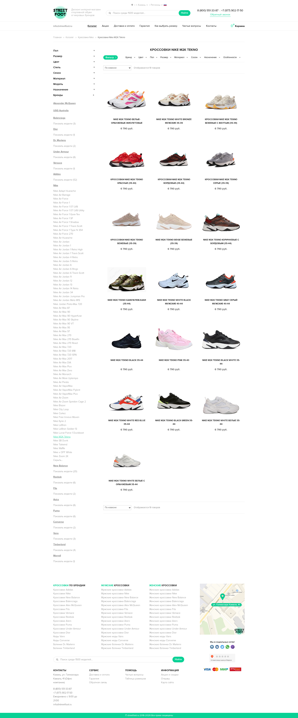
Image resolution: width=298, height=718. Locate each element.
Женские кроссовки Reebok (164, 617)
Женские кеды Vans (160, 636)
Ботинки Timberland (64, 648)
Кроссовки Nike (86, 37)
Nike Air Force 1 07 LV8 (65, 206)
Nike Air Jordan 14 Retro (65, 288)
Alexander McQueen (64, 103)
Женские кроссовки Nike (163, 593)
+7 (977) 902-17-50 (232, 10)
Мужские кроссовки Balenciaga (118, 601)
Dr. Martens (59, 140)
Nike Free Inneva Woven (66, 417)
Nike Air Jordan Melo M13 (66, 300)
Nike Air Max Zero (62, 370)
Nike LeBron (59, 425)
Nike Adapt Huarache (64, 190)
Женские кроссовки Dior (162, 632)
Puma (56, 510)
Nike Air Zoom (60, 397)
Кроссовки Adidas (63, 589)
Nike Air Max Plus (62, 366)
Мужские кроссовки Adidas (116, 589)
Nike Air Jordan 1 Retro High (68, 249)
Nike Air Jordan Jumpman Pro (69, 296)
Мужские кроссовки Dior (115, 632)
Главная (57, 37)
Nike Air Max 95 (61, 327)
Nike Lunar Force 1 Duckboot (68, 432)
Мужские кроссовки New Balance (119, 597)
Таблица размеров (135, 678)
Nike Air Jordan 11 (62, 276)
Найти (184, 12)
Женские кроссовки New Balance (167, 597)
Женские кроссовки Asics (163, 620)
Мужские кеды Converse (114, 640)
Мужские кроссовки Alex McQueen (120, 605)
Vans (56, 533)
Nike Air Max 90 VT (63, 323)
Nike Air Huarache (62, 237)
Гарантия (145, 25)
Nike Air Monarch (62, 374)
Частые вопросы (191, 25)
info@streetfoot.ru (62, 26)
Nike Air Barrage (61, 194)
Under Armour (61, 151)
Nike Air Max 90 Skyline (65, 319)
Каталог (92, 25)
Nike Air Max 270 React (65, 343)
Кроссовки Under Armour (67, 628)
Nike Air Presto (61, 382)
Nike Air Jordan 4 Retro (65, 257)
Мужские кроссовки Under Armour (120, 628)
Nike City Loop (61, 409)
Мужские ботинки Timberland (117, 648)
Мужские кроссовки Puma (115, 624)
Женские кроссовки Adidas (164, 589)
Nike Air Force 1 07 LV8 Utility (68, 210)
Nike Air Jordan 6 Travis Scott (68, 272)
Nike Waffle (59, 448)
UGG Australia (61, 110)
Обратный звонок (220, 14)
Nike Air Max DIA (62, 362)
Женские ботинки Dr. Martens (165, 644)
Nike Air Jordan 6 (62, 265)
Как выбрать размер (166, 25)
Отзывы (165, 678)
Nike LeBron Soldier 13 (65, 428)
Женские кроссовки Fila (162, 609)
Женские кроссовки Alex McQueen (168, 605)
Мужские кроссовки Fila (114, 609)
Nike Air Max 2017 (62, 358)
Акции (105, 25)
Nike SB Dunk (60, 440)
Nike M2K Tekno (62, 436)
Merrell (57, 555)
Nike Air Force (60, 198)
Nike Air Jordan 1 (62, 245)
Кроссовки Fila (61, 609)
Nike (55, 185)
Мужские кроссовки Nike (115, 593)
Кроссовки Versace (63, 613)
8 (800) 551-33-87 (207, 10)
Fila (55, 488)
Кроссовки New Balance (66, 597)
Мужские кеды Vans (112, 636)
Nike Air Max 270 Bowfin (66, 339)
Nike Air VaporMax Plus (65, 393)
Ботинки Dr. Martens (64, 644)
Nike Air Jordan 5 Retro (65, 261)
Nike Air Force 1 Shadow (66, 222)
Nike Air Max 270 (62, 335)
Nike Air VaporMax (63, 385)
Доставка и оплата (124, 25)
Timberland (59, 544)
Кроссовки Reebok (63, 617)
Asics (56, 499)
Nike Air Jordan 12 (62, 280)
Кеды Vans (59, 636)
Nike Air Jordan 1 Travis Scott (68, 253)
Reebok (57, 476)
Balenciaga (59, 117)
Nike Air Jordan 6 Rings (65, 269)
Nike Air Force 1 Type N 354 (68, 230)
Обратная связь (98, 682)
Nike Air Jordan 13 (62, 284)
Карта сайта (167, 682)
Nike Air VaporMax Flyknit (66, 389)
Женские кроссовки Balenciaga (166, 601)
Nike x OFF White (62, 452)
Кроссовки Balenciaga (65, 601)
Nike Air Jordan (61, 241)
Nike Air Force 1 (61, 202)
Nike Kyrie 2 (59, 421)
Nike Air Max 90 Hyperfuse (67, 315)
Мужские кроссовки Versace (117, 613)
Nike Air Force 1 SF (63, 218)
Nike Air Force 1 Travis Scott (67, 226)
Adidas (57, 174)
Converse (58, 521)
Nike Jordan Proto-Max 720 (67, 304)
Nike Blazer (59, 405)
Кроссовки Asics (62, 620)
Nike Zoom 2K (60, 456)
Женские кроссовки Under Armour (168, 628)
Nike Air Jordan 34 (63, 292)
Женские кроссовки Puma (163, 624)
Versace (57, 162)
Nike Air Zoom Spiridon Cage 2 (69, 401)
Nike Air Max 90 (61, 311)
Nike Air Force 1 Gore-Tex (66, 214)
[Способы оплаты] (222, 670)
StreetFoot (60, 13)
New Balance (60, 465)
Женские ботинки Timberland (165, 648)
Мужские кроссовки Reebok (116, 617)
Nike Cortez (59, 413)
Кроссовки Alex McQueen (67, 605)
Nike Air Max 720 (62, 347)
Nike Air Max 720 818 (64, 350)
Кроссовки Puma (62, 624)
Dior (55, 129)
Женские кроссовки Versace (164, 613)
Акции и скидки (169, 674)
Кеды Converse (61, 640)
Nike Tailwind (60, 444)
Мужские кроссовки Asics (115, 620)
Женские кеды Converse (162, 640)
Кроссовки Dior (61, 632)
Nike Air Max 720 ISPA (65, 354)
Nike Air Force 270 (63, 233)
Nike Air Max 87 (61, 307)
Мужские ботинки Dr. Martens (117, 644)
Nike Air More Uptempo (65, 378)
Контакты (211, 25)
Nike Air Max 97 (61, 331)
